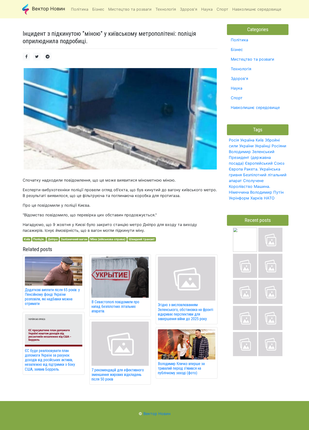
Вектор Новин (47, 9)
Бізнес (237, 49)
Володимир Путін (267, 192)
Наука (236, 88)
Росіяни (279, 145)
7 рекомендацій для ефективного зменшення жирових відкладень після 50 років (117, 374)
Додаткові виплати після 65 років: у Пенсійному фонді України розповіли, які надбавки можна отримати (52, 297)
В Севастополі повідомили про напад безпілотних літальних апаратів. (115, 306)
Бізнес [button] (98, 9)
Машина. (262, 186)
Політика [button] (79, 9)
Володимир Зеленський (251, 151)
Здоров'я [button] (188, 9)
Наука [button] (207, 9)
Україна (247, 140)
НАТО (269, 198)
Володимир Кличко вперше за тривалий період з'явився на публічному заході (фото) (181, 368)
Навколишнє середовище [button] (256, 9)
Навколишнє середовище (255, 107)
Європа (236, 169)
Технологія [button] (165, 9)
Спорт (237, 97)
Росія (234, 140)
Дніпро (53, 239)
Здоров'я (239, 78)
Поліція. (39, 239)
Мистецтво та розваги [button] (130, 9)
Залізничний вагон (74, 239)
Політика (239, 39)
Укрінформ (239, 198)
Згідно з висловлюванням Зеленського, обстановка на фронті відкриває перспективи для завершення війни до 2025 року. (185, 312)
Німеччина (239, 192)
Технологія (241, 68)
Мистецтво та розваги (252, 59)
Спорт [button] (222, 9)
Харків (256, 198)
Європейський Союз (264, 163)
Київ (27, 239)
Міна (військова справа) (108, 239)
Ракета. (251, 169)
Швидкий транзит (142, 239)
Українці (262, 145)
